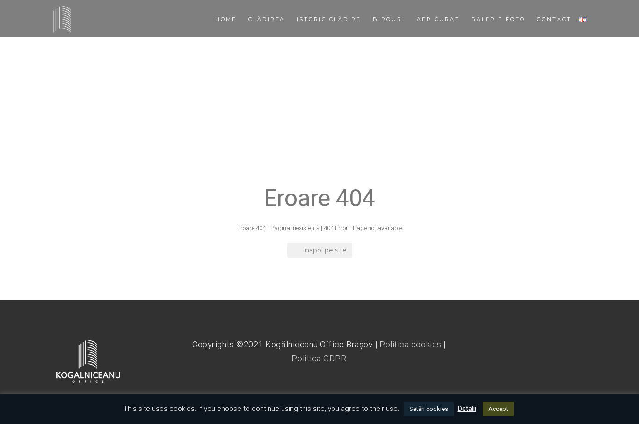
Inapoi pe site (325, 250)
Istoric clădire (329, 19)
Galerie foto (499, 19)
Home (226, 19)
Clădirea (266, 19)
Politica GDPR (318, 358)
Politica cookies (410, 344)
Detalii (467, 408)
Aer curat (438, 19)
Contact (554, 19)
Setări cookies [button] (428, 408)
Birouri (389, 19)
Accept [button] (498, 408)
